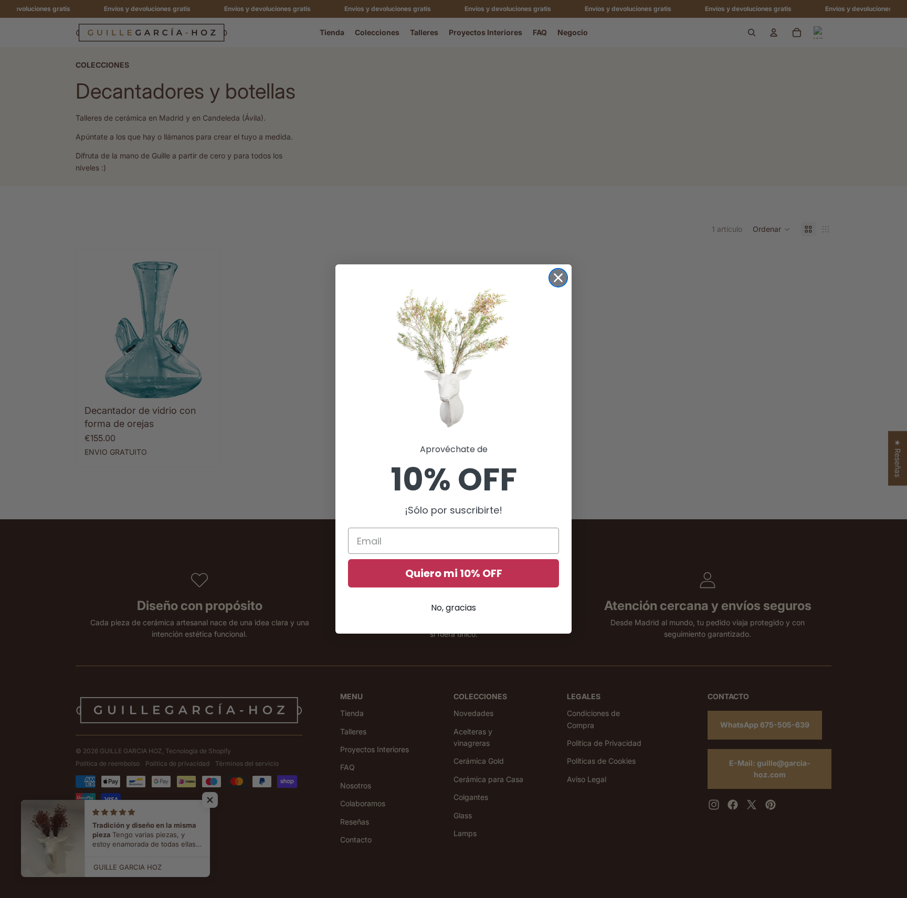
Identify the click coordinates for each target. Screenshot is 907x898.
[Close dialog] (558, 278)
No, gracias (453, 608)
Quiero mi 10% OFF (453, 573)
